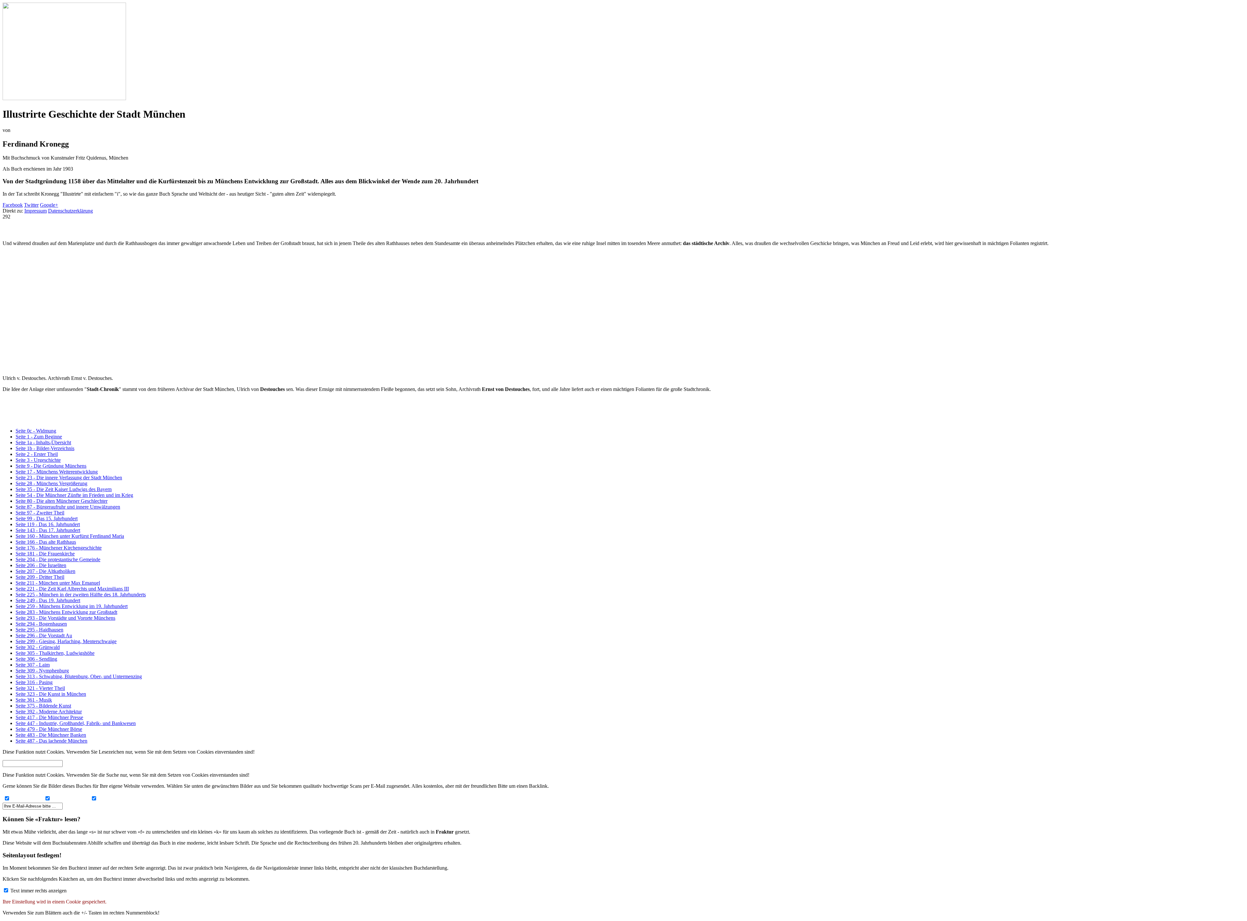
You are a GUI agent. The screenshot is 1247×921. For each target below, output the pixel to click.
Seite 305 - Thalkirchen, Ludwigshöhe (55, 653)
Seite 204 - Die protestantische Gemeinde (58, 559)
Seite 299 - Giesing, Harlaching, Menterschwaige (66, 641)
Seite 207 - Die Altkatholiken (45, 571)
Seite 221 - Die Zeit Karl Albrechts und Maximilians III (72, 588)
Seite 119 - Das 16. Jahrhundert (48, 524)
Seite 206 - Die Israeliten (41, 565)
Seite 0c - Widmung (36, 431)
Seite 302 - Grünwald (38, 647)
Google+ (49, 205)
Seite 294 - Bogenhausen (41, 624)
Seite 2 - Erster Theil (37, 454)
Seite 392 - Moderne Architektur (49, 711)
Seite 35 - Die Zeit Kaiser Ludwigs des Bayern (64, 489)
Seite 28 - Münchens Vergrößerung (51, 483)
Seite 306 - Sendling (36, 659)
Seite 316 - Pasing (34, 682)
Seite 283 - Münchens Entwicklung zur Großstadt (66, 612)
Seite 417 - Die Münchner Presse (49, 717)
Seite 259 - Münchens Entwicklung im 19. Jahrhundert (72, 606)
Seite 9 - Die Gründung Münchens (51, 466)
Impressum (35, 211)
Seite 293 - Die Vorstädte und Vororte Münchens (65, 618)
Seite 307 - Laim (33, 665)
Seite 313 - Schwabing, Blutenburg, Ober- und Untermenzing (79, 676)
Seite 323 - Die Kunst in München (51, 694)
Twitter (31, 205)
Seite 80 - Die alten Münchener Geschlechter (61, 501)
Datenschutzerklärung (70, 211)
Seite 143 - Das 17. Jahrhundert (48, 530)
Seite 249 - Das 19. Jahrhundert (48, 600)
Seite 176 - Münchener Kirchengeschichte (59, 548)
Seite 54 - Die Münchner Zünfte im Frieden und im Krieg (74, 495)
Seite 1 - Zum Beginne (39, 436)
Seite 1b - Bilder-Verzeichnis (45, 448)
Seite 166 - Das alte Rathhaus (46, 542)
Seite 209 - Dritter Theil (40, 577)
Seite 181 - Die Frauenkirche (45, 553)
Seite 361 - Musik (34, 700)
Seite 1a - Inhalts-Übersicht (43, 442)
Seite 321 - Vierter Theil (40, 688)
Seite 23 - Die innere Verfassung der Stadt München (69, 477)
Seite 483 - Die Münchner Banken (51, 735)
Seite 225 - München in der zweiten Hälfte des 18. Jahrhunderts (81, 594)
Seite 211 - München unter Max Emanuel (58, 583)
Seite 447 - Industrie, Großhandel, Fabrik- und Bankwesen (76, 723)
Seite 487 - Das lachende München (51, 741)
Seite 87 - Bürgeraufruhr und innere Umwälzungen (68, 507)
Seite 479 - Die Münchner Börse (49, 729)
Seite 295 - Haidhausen (39, 629)
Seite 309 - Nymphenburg (42, 670)
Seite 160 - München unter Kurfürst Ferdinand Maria (70, 536)
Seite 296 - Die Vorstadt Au (44, 635)
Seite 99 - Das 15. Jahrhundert (47, 518)
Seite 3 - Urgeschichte (38, 460)
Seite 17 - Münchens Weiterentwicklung (57, 471)
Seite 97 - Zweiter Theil (40, 512)
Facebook (13, 205)
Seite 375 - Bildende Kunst (43, 705)
